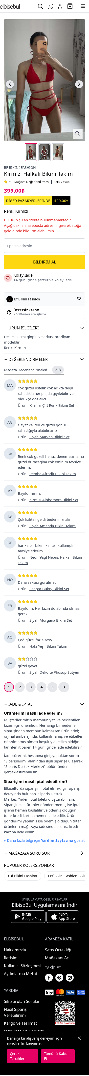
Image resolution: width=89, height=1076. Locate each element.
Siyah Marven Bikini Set (49, 436)
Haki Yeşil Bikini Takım (48, 646)
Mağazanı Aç (57, 957)
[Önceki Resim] (10, 84)
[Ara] (40, 6)
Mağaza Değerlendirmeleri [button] (32, 369)
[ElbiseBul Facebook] (49, 978)
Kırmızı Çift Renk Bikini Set (51, 405)
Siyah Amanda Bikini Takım (52, 525)
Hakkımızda (15, 950)
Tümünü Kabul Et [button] (56, 1056)
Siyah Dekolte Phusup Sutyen (54, 672)
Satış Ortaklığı (58, 950)
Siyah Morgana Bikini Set (50, 620)
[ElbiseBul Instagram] (70, 978)
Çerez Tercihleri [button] (17, 1056)
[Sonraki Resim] (79, 84)
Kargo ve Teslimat (20, 1023)
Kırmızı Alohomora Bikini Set (53, 499)
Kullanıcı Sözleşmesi (22, 965)
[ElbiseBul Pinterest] (59, 978)
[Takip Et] (79, 299)
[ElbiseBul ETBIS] (65, 1013)
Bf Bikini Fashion (20, 167)
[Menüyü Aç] (83, 6)
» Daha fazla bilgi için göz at (44, 840)
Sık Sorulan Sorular (22, 1001)
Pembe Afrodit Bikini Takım (52, 473)
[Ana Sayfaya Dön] (10, 6)
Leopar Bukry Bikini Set (49, 588)
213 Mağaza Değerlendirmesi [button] (28, 182)
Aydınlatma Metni (20, 973)
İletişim (11, 957)
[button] (44, 328)
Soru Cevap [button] (61, 182)
